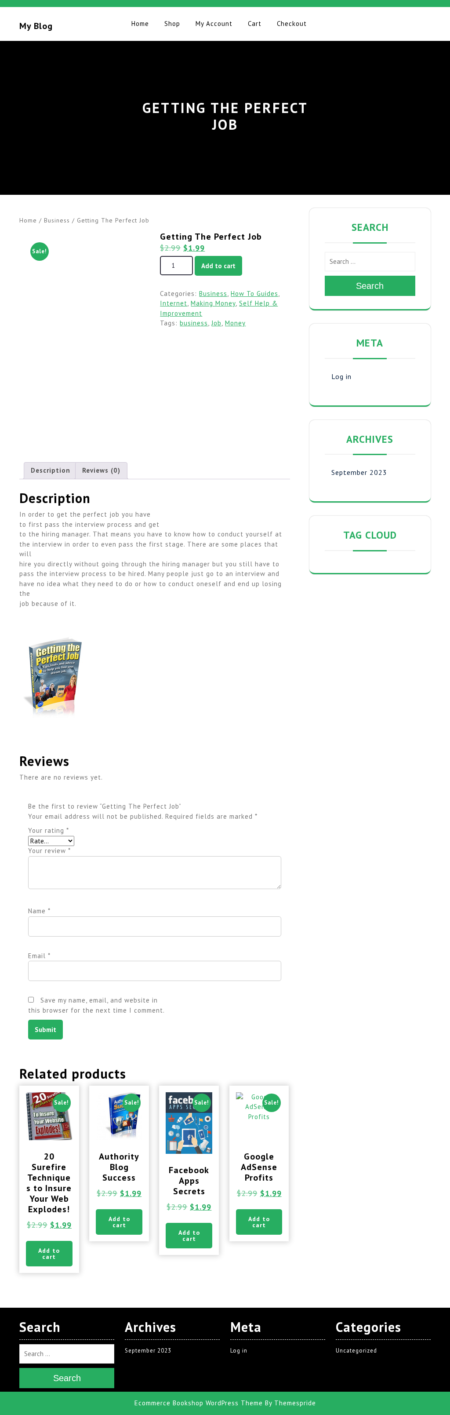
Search (370, 286)
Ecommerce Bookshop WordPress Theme (198, 1403)
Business (57, 220)
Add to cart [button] (49, 1254)
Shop (172, 23)
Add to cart (218, 266)
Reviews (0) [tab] (101, 470)
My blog (36, 26)
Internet (173, 303)
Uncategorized (356, 1350)
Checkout (292, 23)
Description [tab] (50, 470)
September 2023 (359, 472)
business (194, 323)
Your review (49, 850)
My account (214, 23)
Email (39, 956)
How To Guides (254, 293)
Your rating (48, 830)
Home (140, 23)
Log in (341, 376)
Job (216, 323)
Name (39, 911)
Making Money (213, 303)
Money (235, 323)
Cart (254, 23)
